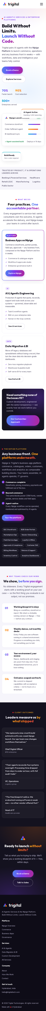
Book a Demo (12, 70)
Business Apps (8, 933)
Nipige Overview (8, 926)
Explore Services (13, 79)
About (4, 971)
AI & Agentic (7, 948)
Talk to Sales (23, 882)
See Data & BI (14, 379)
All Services (6, 960)
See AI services (15, 326)
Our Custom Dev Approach (18, 420)
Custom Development (11, 956)
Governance (7, 937)
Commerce (6, 930)
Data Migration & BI (9, 952)
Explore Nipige (14, 273)
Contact (5, 978)
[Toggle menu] (41, 4)
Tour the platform (13, 517)
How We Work (8, 974)
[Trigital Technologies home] (11, 4)
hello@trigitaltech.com (11, 992)
